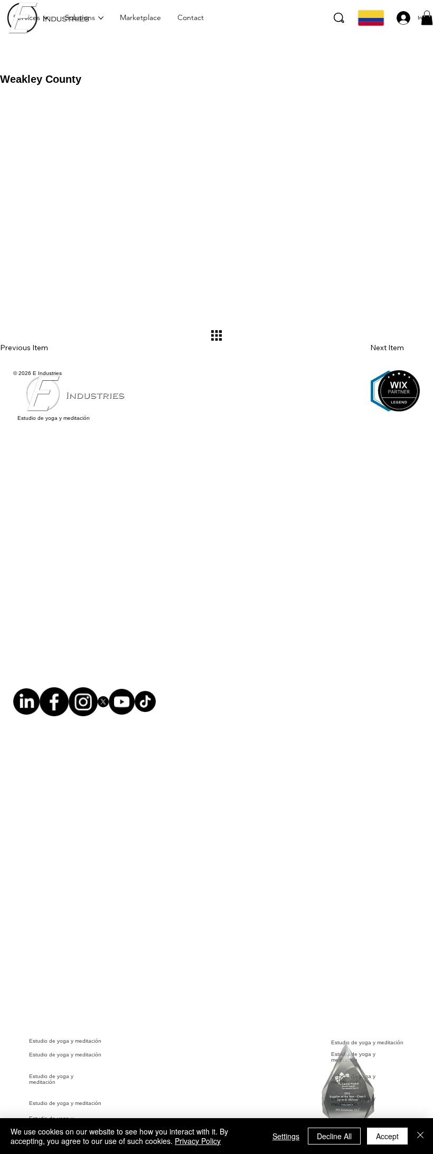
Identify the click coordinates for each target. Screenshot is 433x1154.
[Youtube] (122, 706)
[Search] (339, 18)
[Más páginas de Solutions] (100, 18)
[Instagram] (83, 706)
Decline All (334, 1136)
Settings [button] (285, 1136)
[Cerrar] (420, 1136)
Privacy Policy (198, 1141)
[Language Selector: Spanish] (369, 18)
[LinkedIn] (26, 706)
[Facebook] (54, 706)
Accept (387, 1136)
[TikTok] (145, 706)
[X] (103, 706)
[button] (427, 18)
